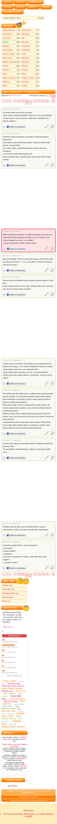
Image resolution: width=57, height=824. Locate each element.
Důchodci (30, 42)
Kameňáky (30, 50)
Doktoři (11, 42)
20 (51, 95)
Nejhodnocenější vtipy (10, 593)
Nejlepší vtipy (7, 585)
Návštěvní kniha (12, 12)
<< (3, 101)
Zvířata (30, 86)
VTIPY (7, 2)
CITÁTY (20, 2)
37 (15, 101)
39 (23, 101)
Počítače (11, 70)
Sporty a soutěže (11, 78)
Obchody (30, 62)
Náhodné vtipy (7, 597)
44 (43, 101)
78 (53, 101)
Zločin (11, 86)
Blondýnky (30, 34)
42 (35, 101)
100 (53, 97)
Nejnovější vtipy (8, 589)
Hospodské (30, 46)
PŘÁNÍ (20, 7)
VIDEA (7, 7)
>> (30, 103)
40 (27, 101)
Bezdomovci (11, 34)
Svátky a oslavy (30, 78)
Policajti (30, 70)
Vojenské (11, 82)
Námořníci (30, 58)
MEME (46, 7)
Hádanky (11, 46)
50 (54, 95)
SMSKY (33, 7)
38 (19, 101)
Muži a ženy (11, 58)
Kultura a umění (11, 54)
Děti (30, 38)
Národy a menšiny (11, 62)
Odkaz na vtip (7, 627)
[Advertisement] (28, 198)
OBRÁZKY (35, 2)
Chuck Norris (11, 50)
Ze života (30, 82)
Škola (30, 74)
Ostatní (11, 66)
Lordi (30, 54)
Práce (11, 74)
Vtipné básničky (11, 30)
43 (39, 101)
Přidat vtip (6, 601)
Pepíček (30, 66)
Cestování (11, 38)
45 (47, 101)
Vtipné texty (30, 30)
